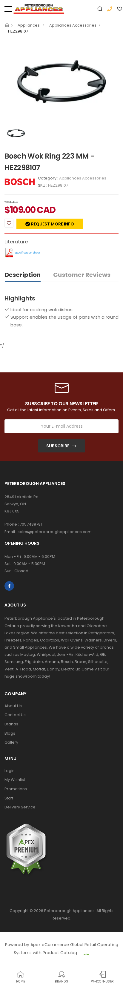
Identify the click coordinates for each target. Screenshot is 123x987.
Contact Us (15, 715)
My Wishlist (14, 779)
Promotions (15, 789)
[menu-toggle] (8, 9)
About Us (13, 706)
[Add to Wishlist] (8, 223)
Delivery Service (20, 807)
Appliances (29, 25)
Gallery (11, 742)
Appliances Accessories (72, 25)
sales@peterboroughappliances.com (55, 532)
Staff (8, 798)
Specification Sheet (27, 252)
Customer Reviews (81, 275)
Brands (11, 724)
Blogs (9, 733)
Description (23, 275)
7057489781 (31, 524)
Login (9, 770)
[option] (61, 82)
